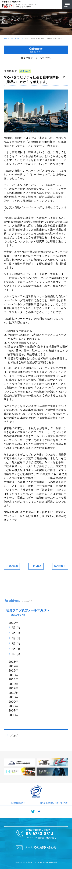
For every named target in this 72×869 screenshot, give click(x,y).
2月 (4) (16, 648)
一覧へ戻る (35, 566)
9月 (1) (16, 627)
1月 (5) (16, 654)
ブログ (11, 38)
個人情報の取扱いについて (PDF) (54, 803)
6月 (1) (16, 632)
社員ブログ (18, 38)
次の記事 (58, 566)
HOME (5, 38)
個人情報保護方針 (17, 803)
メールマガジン (43, 58)
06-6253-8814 (40, 833)
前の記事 (13, 566)
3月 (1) (16, 643)
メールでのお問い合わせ (41, 847)
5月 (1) (16, 638)
